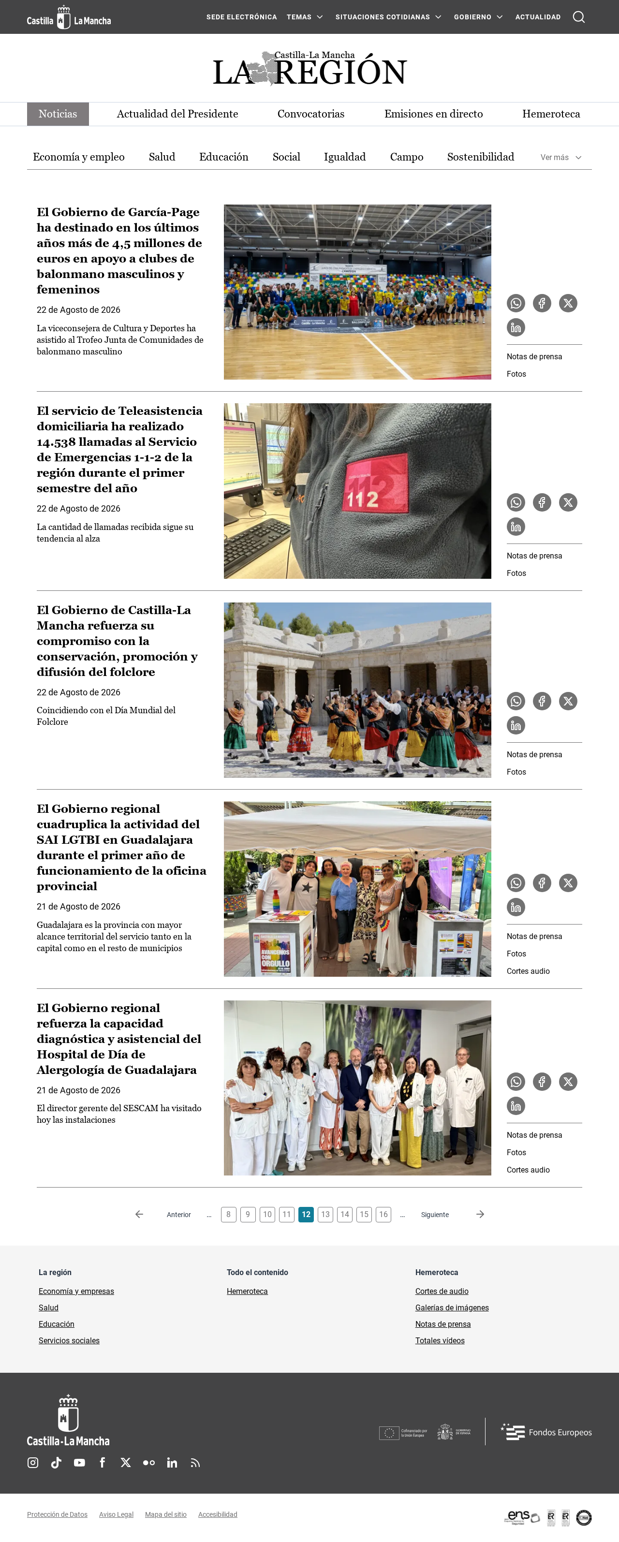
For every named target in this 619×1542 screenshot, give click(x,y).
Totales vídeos (440, 1340)
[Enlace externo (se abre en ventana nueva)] (547, 1518)
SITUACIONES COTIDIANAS (383, 17)
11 (286, 1214)
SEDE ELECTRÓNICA (241, 17)
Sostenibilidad (481, 157)
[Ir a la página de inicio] (69, 16)
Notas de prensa (534, 356)
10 (267, 1214)
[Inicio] (158, 1420)
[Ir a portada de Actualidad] (309, 71)
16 (383, 1214)
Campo (407, 157)
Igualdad (345, 157)
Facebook (102, 1463)
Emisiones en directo (433, 114)
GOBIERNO (473, 17)
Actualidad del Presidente (177, 114)
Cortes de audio (442, 1291)
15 (364, 1214)
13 (325, 1214)
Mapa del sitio (166, 1514)
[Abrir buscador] (579, 17)
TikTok (56, 1463)
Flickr (149, 1463)
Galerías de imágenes (452, 1307)
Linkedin (172, 1463)
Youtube (79, 1463)
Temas (299, 17)
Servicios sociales (69, 1340)
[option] (79, 157)
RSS (195, 1463)
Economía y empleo (79, 157)
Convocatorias (311, 114)
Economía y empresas (76, 1291)
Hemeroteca (551, 114)
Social (286, 157)
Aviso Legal (116, 1514)
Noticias (58, 114)
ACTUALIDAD (538, 17)
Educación (224, 157)
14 (344, 1214)
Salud (162, 157)
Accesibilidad (217, 1514)
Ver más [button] (555, 157)
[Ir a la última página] (472, 1214)
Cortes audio (528, 971)
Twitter (125, 1463)
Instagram (32, 1463)
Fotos (516, 374)
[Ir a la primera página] (147, 1214)
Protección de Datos (57, 1514)
